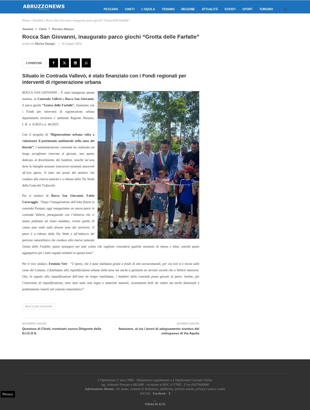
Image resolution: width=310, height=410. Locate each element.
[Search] (285, 9)
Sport (247, 9)
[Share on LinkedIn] (75, 62)
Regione (188, 9)
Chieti (130, 9)
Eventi (230, 9)
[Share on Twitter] (64, 62)
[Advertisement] (249, 72)
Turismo (266, 9)
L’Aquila (148, 9)
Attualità (210, 9)
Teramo (168, 9)
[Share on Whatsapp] (86, 62)
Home (26, 20)
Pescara (111, 9)
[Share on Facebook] (53, 62)
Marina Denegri (45, 43)
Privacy (7, 394)
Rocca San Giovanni (38, 306)
